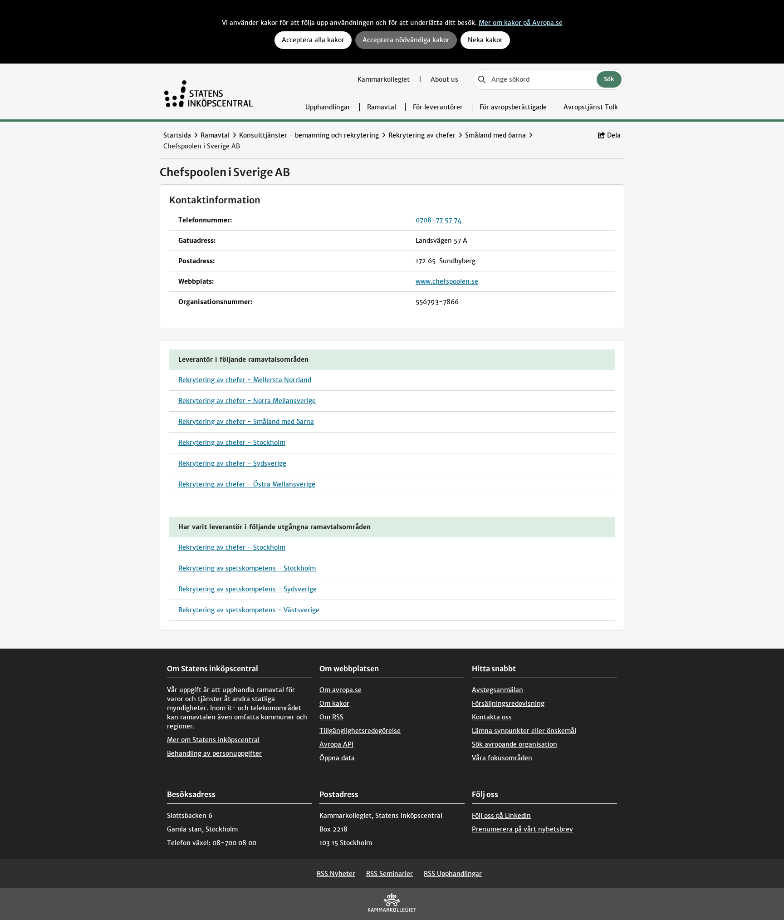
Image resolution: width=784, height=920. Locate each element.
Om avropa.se (340, 690)
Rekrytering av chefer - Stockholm (231, 442)
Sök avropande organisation (514, 744)
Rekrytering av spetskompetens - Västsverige (248, 610)
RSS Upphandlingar (453, 874)
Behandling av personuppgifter (214, 753)
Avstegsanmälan (497, 690)
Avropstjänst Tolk (591, 107)
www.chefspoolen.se (447, 281)
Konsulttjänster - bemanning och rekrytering (309, 135)
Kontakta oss (492, 717)
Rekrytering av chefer (422, 135)
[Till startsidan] (208, 91)
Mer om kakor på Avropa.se (521, 23)
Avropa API (336, 744)
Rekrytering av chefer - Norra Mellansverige (247, 401)
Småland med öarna (495, 135)
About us (444, 79)
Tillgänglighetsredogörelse (360, 731)
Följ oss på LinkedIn (501, 816)
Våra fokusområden (502, 758)
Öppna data (337, 758)
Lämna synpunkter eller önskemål (524, 731)
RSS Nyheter (336, 874)
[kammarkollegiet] (392, 904)
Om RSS (331, 717)
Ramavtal (381, 107)
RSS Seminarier (389, 874)
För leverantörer (438, 107)
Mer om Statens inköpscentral (213, 740)
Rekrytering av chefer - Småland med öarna (246, 422)
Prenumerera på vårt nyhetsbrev (522, 829)
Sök (609, 79)
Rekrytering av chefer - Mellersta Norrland (244, 380)
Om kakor (334, 703)
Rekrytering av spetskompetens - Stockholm (247, 568)
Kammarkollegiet (385, 79)
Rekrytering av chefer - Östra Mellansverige (246, 484)
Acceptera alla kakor (313, 40)
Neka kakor (485, 40)
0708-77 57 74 (438, 220)
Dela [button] (614, 135)
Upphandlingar (327, 107)
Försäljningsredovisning (508, 703)
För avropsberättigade (513, 107)
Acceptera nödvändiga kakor (406, 40)
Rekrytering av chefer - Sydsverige (232, 463)
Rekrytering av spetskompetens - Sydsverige (247, 589)
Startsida (177, 135)
